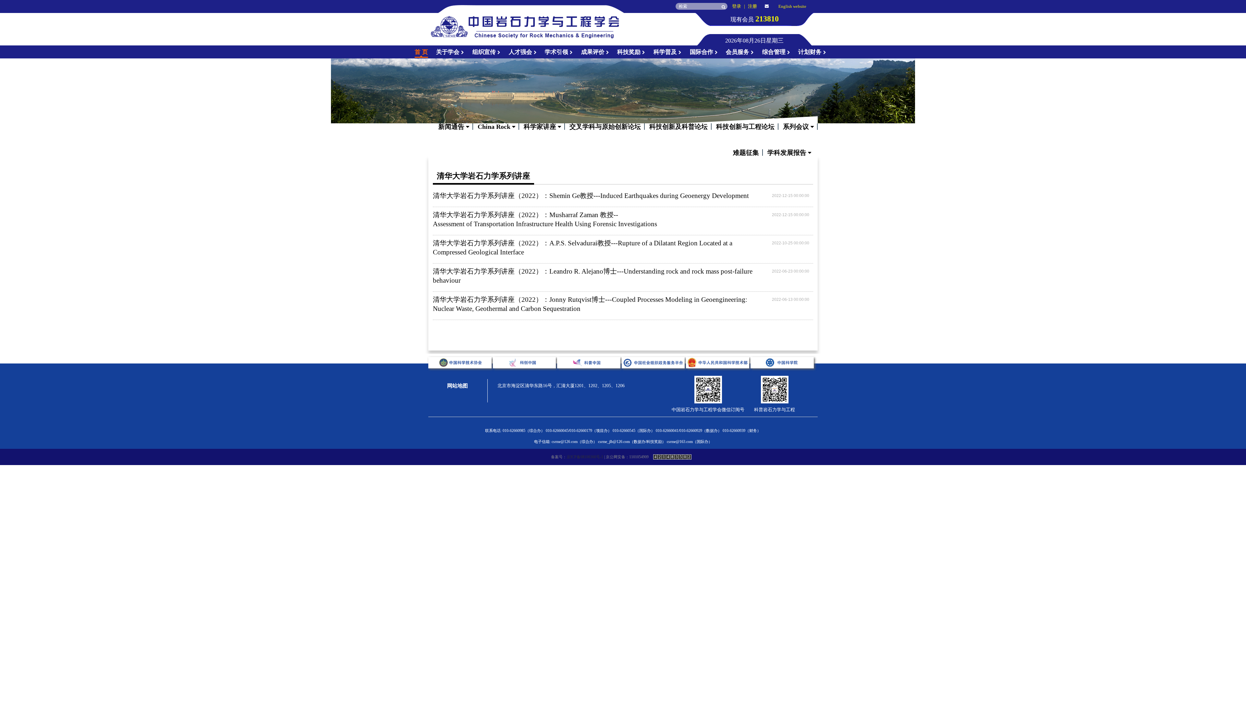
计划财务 (810, 52)
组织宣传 (484, 52)
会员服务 (738, 52)
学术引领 (557, 52)
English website (792, 6)
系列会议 (797, 126)
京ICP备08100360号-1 (585, 457)
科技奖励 (629, 52)
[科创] (525, 373)
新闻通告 (452, 126)
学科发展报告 (787, 152)
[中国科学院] (782, 373)
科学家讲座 (541, 126)
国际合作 (702, 52)
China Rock (495, 126)
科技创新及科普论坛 (678, 126)
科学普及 (666, 52)
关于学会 (448, 52)
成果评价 (593, 52)
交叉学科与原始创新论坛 (605, 126)
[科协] (460, 373)
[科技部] (718, 373)
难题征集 (746, 152)
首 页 (421, 52)
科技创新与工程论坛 (745, 126)
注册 (752, 6)
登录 (736, 6)
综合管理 (774, 52)
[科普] (589, 373)
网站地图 (457, 385)
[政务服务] (654, 373)
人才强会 (521, 52)
